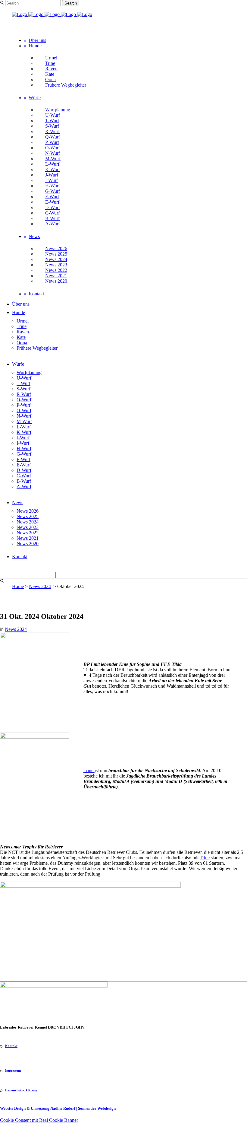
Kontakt (11, 1046)
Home (18, 586)
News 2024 (40, 586)
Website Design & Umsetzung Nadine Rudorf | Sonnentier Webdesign (58, 1108)
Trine (89, 770)
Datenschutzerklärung (21, 1090)
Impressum (13, 1070)
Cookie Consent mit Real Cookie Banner (39, 1120)
